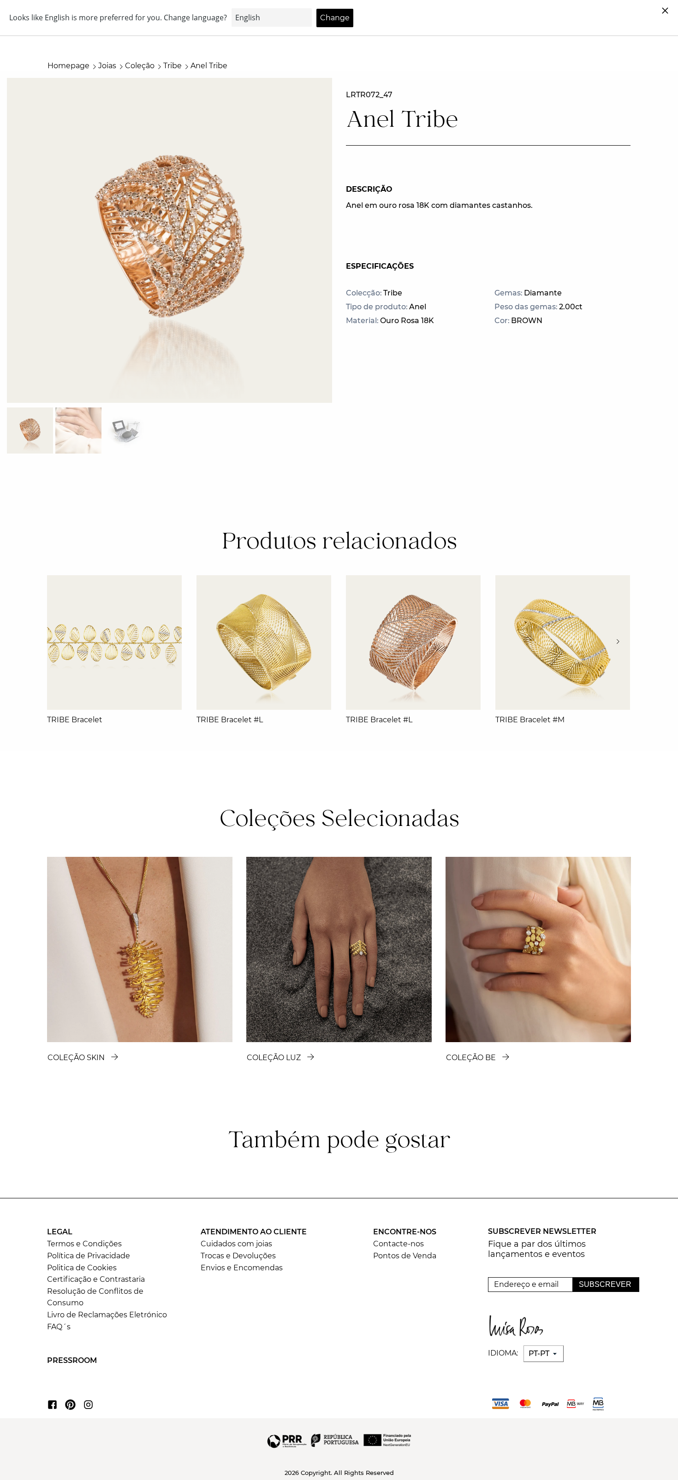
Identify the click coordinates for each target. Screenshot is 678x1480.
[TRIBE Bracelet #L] (263, 642)
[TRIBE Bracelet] (114, 642)
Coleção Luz (274, 1057)
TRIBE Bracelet (74, 719)
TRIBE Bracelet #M (530, 719)
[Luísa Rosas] (518, 1323)
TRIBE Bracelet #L (229, 719)
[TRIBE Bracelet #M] (562, 642)
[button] (620, 641)
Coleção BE (471, 1057)
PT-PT (540, 1353)
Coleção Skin (76, 1057)
